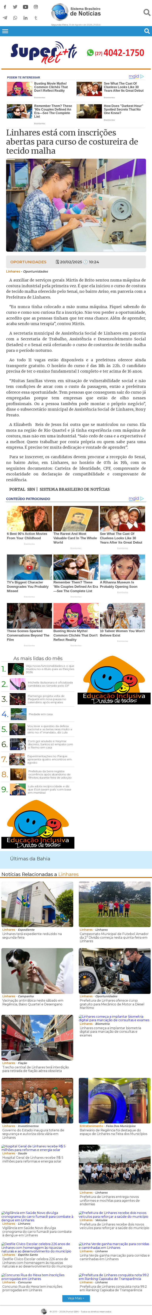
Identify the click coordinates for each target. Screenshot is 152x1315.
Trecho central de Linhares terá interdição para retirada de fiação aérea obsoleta (35, 1069)
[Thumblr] (35, 18)
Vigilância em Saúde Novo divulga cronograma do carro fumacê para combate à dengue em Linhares (37, 1231)
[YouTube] (25, 7)
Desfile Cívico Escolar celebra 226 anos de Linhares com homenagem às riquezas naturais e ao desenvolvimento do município (37, 1262)
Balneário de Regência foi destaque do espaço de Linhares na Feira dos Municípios (113, 1132)
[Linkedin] (25, 18)
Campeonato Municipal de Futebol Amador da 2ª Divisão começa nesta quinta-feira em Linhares (114, 937)
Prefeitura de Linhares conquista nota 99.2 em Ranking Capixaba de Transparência (113, 1288)
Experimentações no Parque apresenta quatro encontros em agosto (49, 759)
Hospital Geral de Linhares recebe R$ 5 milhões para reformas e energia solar (32, 1159)
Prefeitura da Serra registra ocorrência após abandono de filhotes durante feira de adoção (50, 774)
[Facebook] (5, 7)
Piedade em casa (41, 714)
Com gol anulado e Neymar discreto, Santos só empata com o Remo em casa (50, 744)
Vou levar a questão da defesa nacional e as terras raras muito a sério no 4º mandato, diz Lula (50, 729)
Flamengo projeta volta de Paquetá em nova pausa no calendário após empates (47, 699)
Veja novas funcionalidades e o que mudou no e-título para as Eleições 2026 (50, 669)
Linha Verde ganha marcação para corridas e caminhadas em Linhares (115, 1257)
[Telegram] (5, 18)
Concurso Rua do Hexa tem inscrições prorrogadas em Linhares (32, 1288)
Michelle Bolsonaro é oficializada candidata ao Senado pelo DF (50, 684)
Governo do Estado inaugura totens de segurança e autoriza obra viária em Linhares (33, 1133)
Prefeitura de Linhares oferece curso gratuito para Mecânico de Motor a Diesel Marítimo (112, 1004)
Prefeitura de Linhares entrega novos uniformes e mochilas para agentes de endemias (110, 1200)
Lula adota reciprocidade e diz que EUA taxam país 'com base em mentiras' (49, 789)
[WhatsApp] (15, 18)
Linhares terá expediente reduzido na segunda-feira (32, 935)
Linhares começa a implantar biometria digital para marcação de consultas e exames (110, 1031)
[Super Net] (76, 53)
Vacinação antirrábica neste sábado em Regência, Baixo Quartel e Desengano (32, 1002)
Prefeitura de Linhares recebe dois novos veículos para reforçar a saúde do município (114, 1226)
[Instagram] (35, 7)
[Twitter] (15, 7)
